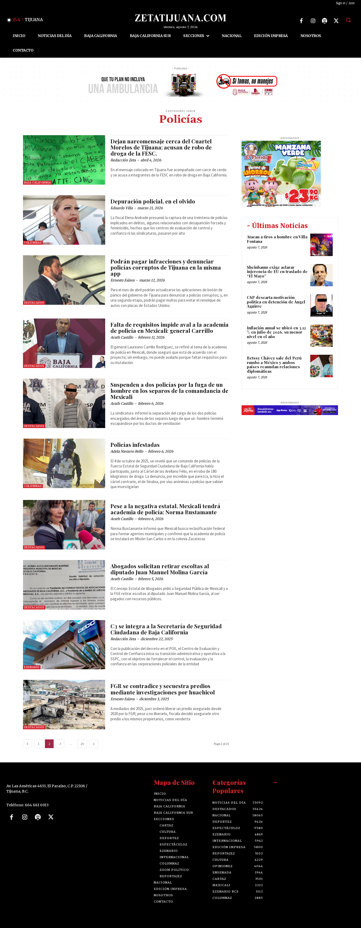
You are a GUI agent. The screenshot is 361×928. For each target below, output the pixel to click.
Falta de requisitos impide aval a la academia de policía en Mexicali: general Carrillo (169, 327)
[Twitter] (336, 20)
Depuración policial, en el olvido (152, 201)
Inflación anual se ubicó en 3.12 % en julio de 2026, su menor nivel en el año (276, 332)
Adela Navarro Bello (126, 451)
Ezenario (31, 667)
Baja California (37, 182)
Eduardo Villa (121, 208)
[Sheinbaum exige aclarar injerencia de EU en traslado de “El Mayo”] (321, 275)
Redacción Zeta (123, 160)
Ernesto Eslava (122, 280)
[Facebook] (301, 20)
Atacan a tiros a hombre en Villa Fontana (277, 239)
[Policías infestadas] (64, 463)
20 (82, 744)
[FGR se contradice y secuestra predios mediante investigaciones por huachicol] (64, 704)
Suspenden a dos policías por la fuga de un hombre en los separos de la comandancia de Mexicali (169, 390)
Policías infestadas (135, 444)
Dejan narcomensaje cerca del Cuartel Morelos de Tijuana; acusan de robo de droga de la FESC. (161, 147)
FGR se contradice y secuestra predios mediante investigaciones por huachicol (162, 688)
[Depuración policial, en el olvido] (64, 220)
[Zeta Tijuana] (180, 17)
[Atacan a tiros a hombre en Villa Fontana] (321, 245)
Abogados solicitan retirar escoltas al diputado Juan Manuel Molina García (159, 569)
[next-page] (93, 743)
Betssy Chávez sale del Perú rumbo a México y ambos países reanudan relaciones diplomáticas (274, 364)
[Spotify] (324, 20)
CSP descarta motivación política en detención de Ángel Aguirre (276, 302)
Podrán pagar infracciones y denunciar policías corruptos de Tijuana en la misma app (165, 267)
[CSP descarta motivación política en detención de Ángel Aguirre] (321, 305)
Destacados (34, 302)
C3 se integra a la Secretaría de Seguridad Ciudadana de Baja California (166, 629)
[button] (348, 19)
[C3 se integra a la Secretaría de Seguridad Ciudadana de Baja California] (64, 645)
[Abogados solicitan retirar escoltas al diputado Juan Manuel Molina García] (64, 584)
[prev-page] (27, 743)
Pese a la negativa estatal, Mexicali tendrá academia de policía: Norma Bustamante (165, 509)
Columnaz (33, 242)
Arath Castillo (121, 337)
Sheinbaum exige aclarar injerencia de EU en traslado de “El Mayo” (277, 272)
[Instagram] (312, 20)
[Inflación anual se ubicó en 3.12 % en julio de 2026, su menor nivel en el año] (321, 336)
